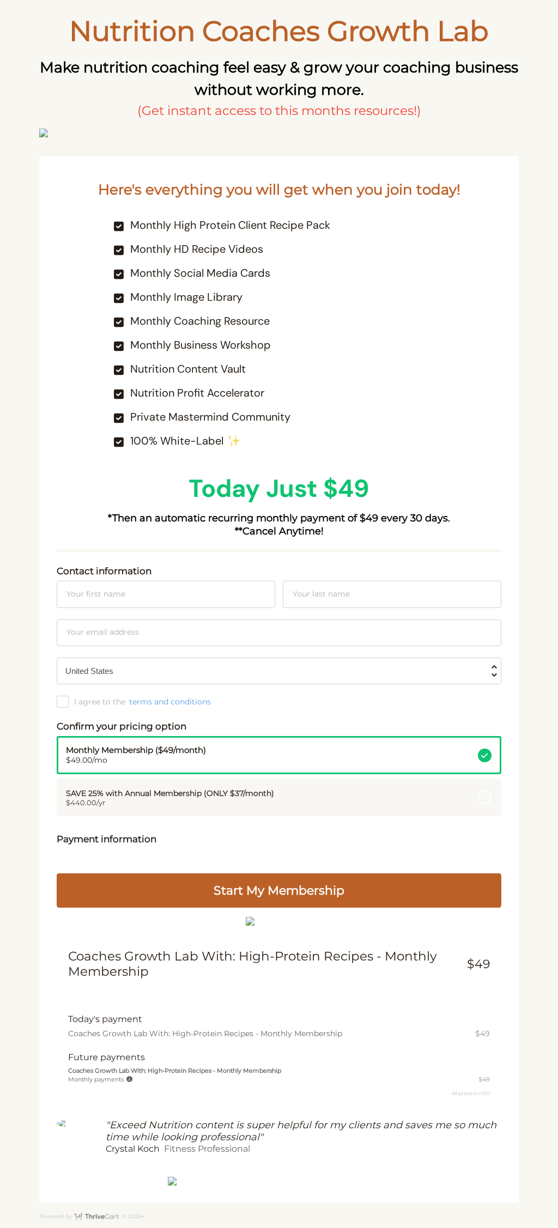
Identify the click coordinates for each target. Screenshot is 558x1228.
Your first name (95, 594)
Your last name (321, 594)
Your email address (102, 632)
